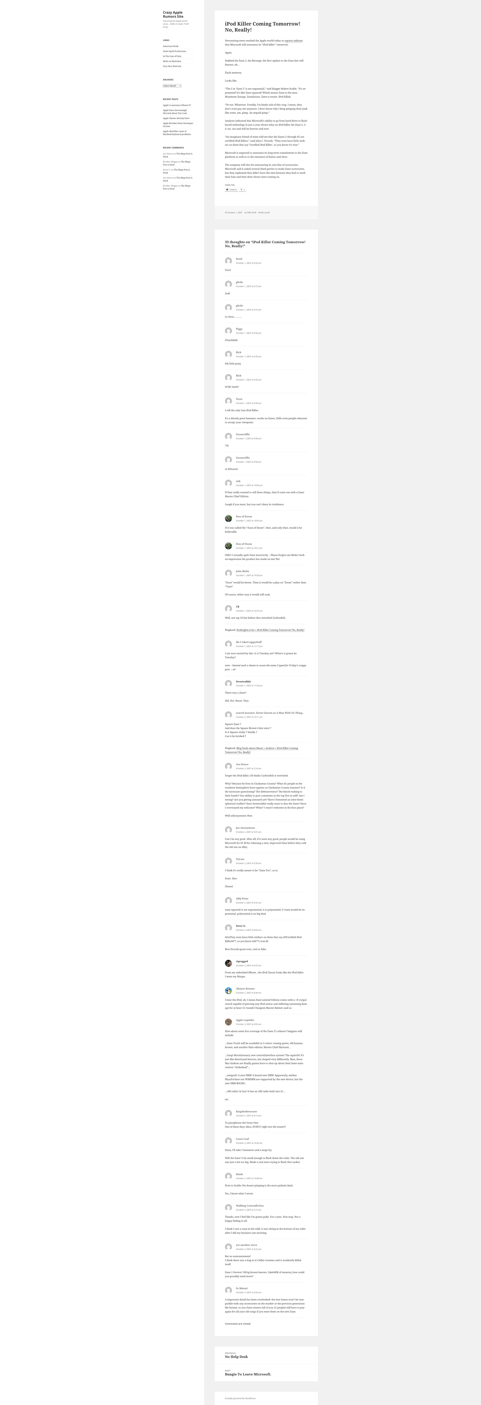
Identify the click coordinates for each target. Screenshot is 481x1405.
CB (237, 606)
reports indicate (294, 40)
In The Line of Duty (172, 56)
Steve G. (241, 925)
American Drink (170, 46)
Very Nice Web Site (172, 66)
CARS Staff (251, 212)
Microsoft (265, 212)
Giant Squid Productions (174, 51)
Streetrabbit (243, 681)
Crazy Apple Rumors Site (173, 14)
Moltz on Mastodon (172, 61)
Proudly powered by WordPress (240, 1398)
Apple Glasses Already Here (176, 118)
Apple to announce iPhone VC (177, 105)
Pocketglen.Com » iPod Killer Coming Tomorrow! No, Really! (270, 630)
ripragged (242, 961)
